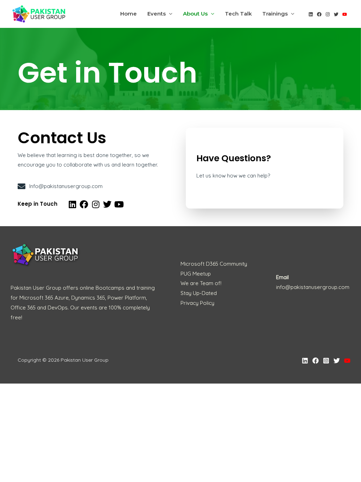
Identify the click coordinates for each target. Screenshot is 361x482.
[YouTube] (345, 14)
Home (128, 13)
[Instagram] (328, 14)
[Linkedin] (311, 14)
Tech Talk (238, 13)
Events (156, 13)
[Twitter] (336, 14)
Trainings (275, 13)
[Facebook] (319, 14)
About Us (195, 13)
